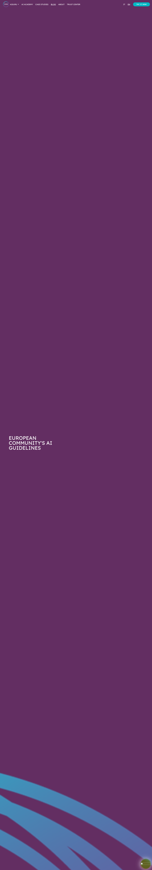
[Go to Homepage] (6, 4)
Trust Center (73, 4)
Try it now (141, 4)
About (61, 4)
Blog (53, 4)
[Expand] (146, 864)
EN (129, 4)
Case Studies (41, 4)
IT (124, 4)
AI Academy (27, 4)
